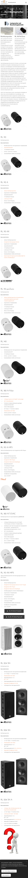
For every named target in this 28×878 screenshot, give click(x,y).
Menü (26, 2)
